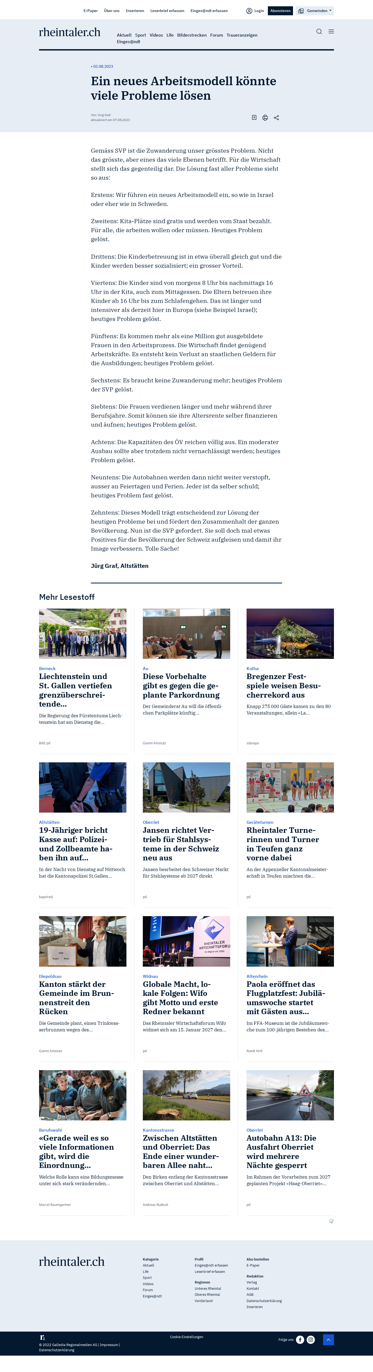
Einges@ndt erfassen (209, 10)
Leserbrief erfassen (167, 10)
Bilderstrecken (192, 35)
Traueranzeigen (242, 35)
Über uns (112, 10)
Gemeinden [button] (317, 10)
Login (259, 10)
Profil (199, 1259)
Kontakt (253, 1288)
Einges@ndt (128, 41)
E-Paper (91, 10)
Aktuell (124, 35)
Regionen (202, 1282)
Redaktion (255, 1276)
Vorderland (204, 1301)
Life (170, 35)
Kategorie (151, 1259)
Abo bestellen (258, 1259)
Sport (140, 35)
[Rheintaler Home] (69, 31)
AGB (250, 1294)
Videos (156, 35)
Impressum (109, 1345)
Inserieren (135, 10)
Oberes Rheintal (207, 1294)
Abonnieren (280, 10)
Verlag (252, 1282)
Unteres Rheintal (208, 1288)
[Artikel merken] (254, 117)
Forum (216, 35)
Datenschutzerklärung (264, 1301)
